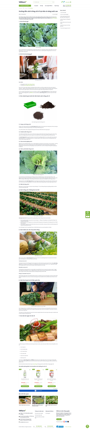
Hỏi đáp (41, 5)
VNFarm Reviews (68, 426)
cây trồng (35, 364)
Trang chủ (20, 8)
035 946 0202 (50, 426)
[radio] (23, 384)
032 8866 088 (68, 5)
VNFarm (31, 92)
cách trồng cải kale (31, 84)
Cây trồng (31, 8)
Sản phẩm (36, 5)
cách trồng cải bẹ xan (28, 85)
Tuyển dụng (56, 5)
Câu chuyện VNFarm (48, 5)
